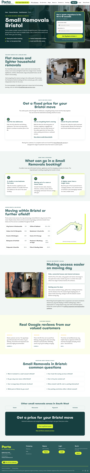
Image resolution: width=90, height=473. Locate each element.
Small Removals (23, 12)
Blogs (49, 2)
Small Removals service (25, 87)
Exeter (15, 407)
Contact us (61, 2)
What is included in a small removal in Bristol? (21, 374)
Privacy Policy (15, 468)
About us (54, 2)
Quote (78, 453)
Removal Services (13, 12)
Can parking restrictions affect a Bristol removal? (62, 389)
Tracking (67, 2)
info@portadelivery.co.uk (7, 457)
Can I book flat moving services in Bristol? (60, 374)
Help (27, 451)
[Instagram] (85, 470)
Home (6, 12)
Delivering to (61, 28)
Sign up (74, 2)
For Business (35, 2)
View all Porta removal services (45, 430)
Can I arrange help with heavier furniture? (20, 384)
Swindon (75, 407)
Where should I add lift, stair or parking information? (63, 384)
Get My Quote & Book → (69, 36)
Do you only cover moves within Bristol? (19, 379)
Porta (6, 446)
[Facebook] (83, 470)
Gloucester (35, 407)
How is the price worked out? (56, 379)
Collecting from (62, 22)
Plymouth (55, 407)
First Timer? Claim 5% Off (22, 2)
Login (79, 2)
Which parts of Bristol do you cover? (18, 389)
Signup (46, 452)
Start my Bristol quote (45, 426)
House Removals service (60, 142)
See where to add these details (43, 137)
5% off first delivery (10, 462)
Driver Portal (86, 2)
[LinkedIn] (87, 470)
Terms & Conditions (6, 468)
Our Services (43, 2)
